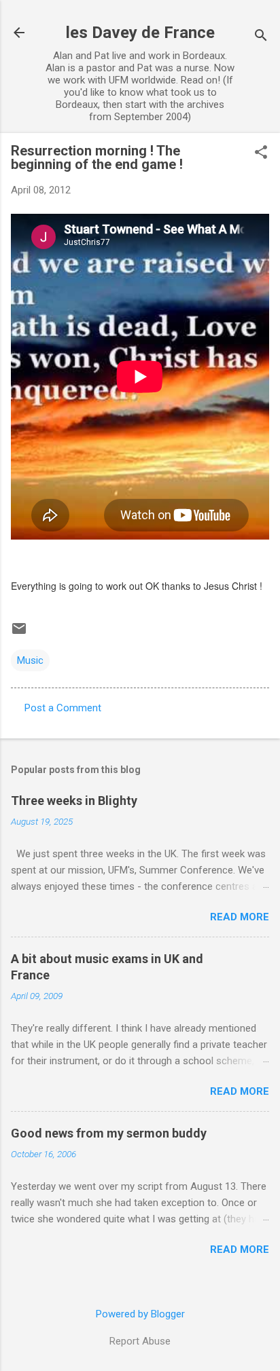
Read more (239, 917)
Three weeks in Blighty (74, 800)
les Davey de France (140, 32)
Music (30, 660)
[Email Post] (19, 633)
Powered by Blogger (140, 1314)
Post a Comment (62, 708)
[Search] (261, 37)
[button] (261, 153)
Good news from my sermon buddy (109, 1133)
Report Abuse (140, 1341)
